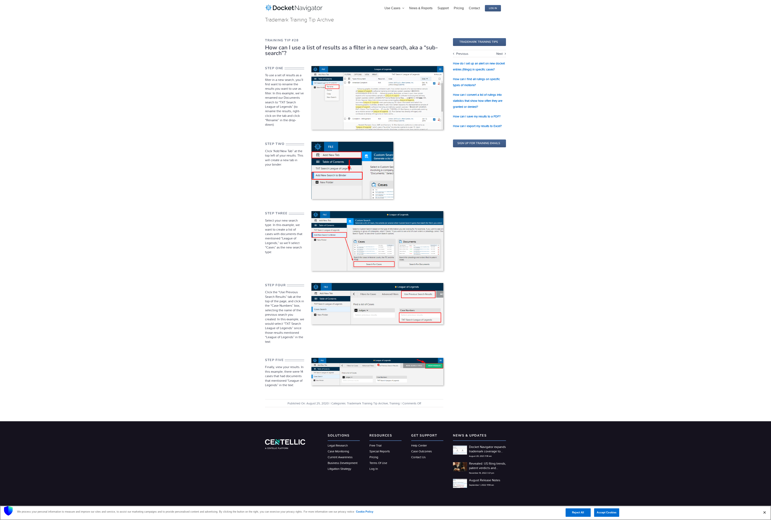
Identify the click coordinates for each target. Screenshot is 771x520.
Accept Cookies (606, 512)
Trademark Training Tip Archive (367, 403)
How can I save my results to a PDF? (477, 116)
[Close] (764, 512)
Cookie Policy (364, 511)
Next (499, 53)
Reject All (578, 512)
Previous (462, 53)
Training (394, 403)
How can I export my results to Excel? (477, 126)
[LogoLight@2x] (285, 441)
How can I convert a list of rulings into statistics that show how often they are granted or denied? (477, 101)
